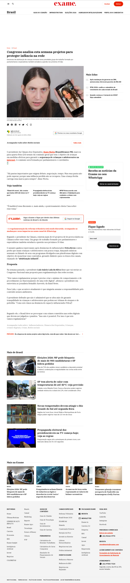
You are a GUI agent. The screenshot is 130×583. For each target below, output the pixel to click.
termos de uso (22, 580)
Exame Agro (28, 524)
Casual (26, 513)
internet (11, 160)
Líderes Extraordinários (64, 542)
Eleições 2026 (70, 13)
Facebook (102, 524)
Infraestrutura (56, 13)
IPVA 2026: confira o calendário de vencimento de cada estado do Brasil (103, 88)
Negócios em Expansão (63, 568)
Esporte (27, 521)
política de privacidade (51, 580)
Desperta (85, 530)
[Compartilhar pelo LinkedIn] (15, 125)
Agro (83, 545)
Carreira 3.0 (86, 526)
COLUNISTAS (11, 560)
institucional (11, 580)
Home (8, 48)
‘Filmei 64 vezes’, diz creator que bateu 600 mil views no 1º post (18, 193)
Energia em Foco (65, 533)
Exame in (85, 522)
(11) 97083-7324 (108, 564)
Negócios (10, 556)
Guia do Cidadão (40, 13)
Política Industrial (65, 550)
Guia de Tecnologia (47, 520)
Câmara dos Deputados (54, 325)
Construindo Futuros (66, 529)
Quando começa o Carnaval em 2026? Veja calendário (104, 96)
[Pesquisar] (12, 4)
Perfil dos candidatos (113, 13)
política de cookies (35, 580)
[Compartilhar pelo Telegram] (19, 125)
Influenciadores (36, 325)
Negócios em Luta (65, 547)
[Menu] (8, 4)
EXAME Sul (63, 521)
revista (85, 514)
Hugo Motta (49, 152)
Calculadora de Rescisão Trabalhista (47, 542)
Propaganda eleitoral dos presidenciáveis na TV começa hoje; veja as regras (44, 193)
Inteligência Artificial (11, 548)
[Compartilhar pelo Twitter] (23, 125)
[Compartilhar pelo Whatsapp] (8, 125)
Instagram (103, 521)
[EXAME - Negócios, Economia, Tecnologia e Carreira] (65, 4)
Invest (9, 553)
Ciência (27, 536)
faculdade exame (89, 509)
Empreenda (86, 549)
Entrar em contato (106, 533)
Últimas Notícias (13, 518)
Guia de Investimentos (45, 525)
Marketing (28, 517)
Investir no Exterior (66, 537)
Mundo (26, 509)
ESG (8, 539)
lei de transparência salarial (70, 580)
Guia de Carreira (46, 530)
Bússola (62, 525)
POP (25, 540)
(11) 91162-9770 (108, 536)
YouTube (102, 513)
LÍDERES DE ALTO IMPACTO (13, 522)
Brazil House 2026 (65, 518)
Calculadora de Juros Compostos (47, 548)
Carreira (10, 531)
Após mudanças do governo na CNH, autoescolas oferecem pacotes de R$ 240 (105, 81)
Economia (10, 535)
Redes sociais (34, 328)
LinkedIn (102, 517)
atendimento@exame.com (109, 544)
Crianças (69, 325)
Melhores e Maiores (66, 560)
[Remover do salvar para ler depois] (31, 125)
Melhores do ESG (65, 563)
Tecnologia (28, 528)
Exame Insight (12, 543)
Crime (24, 328)
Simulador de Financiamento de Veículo (46, 555)
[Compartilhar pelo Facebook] (12, 125)
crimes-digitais (14, 328)
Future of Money (30, 532)
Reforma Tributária (66, 514)
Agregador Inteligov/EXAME (90, 13)
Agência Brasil (15, 131)
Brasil (11, 12)
